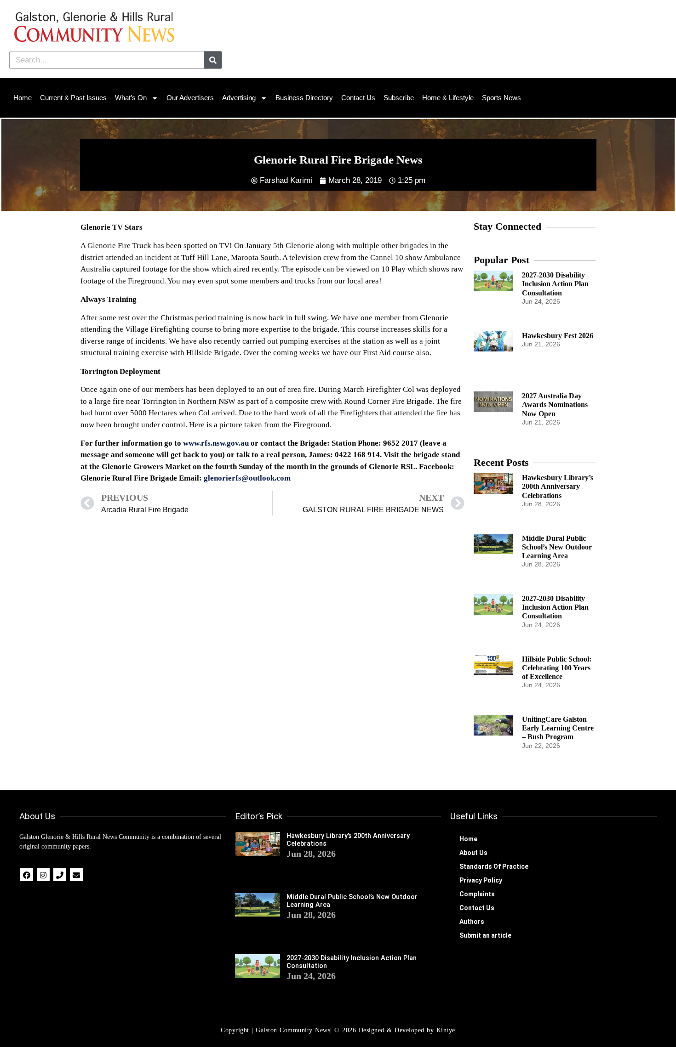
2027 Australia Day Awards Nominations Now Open (555, 404)
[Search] (213, 59)
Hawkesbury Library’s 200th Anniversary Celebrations (557, 486)
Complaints (477, 894)
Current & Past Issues (73, 98)
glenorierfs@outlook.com (247, 478)
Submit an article (485, 935)
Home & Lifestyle (448, 98)
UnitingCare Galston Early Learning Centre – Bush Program (558, 728)
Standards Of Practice (493, 866)
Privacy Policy (480, 880)
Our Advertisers (190, 98)
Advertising (239, 98)
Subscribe (399, 98)
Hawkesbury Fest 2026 (557, 336)
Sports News (501, 98)
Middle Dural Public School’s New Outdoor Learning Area (557, 547)
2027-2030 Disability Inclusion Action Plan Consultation (555, 283)
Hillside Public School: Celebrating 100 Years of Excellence (556, 667)
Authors (471, 921)
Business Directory (304, 98)
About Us (473, 852)
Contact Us (358, 98)
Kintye (445, 1030)
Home (22, 98)
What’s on (131, 98)
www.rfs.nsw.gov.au (216, 443)
